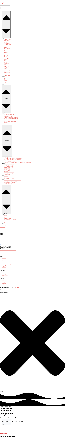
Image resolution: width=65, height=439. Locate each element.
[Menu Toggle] (0, 8)
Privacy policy (16, 287)
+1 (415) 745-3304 (3, 254)
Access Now (3, 433)
